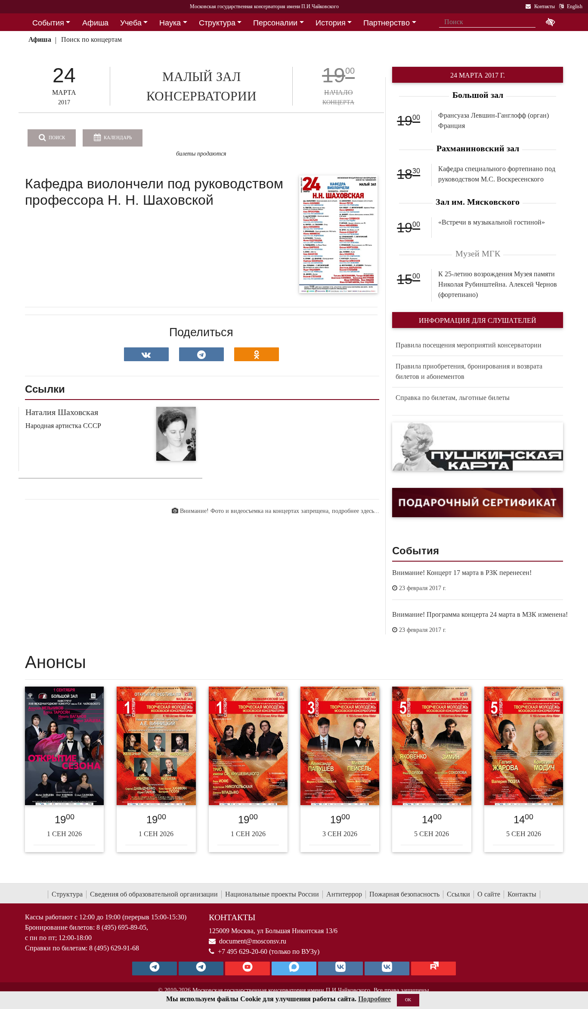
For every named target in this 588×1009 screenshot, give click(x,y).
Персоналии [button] (275, 23)
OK (408, 999)
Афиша (39, 39)
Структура (67, 894)
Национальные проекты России (272, 894)
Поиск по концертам (91, 39)
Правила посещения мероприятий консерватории (469, 345)
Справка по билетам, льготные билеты (453, 397)
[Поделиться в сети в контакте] (146, 354)
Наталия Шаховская (61, 412)
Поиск (56, 137)
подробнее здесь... (355, 511)
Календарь (117, 137)
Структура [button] (217, 23)
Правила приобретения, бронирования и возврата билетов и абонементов (469, 371)
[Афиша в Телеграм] (433, 968)
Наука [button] (170, 23)
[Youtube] (247, 968)
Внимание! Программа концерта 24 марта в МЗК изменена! (480, 614)
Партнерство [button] (386, 23)
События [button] (48, 23)
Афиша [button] (95, 23)
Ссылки (458, 894)
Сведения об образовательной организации (154, 894)
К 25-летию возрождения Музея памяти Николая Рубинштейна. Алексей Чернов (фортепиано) (497, 284)
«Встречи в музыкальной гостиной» (491, 222)
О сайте (488, 894)
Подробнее (374, 999)
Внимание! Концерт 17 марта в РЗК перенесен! (462, 572)
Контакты (522, 894)
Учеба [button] (131, 23)
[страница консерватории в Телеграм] (154, 968)
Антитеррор (344, 894)
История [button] (331, 23)
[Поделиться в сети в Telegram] (201, 354)
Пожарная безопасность (404, 894)
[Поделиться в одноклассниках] (256, 354)
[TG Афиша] (201, 968)
